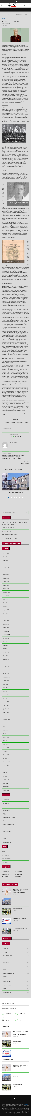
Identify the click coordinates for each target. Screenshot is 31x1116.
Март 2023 (5, 698)
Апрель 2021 (6, 779)
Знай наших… (6, 810)
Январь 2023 (6, 705)
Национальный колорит (8, 824)
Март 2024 (5, 656)
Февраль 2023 (6, 702)
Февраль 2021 (6, 786)
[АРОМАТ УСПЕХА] (6, 911)
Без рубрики (6, 803)
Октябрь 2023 (6, 673)
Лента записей (5, 855)
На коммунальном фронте (9, 817)
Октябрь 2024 (6, 631)
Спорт (4, 838)
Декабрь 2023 (6, 666)
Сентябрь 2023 (6, 677)
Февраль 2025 (6, 617)
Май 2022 (5, 733)
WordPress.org (5, 862)
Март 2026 (5, 571)
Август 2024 (6, 638)
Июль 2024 (5, 641)
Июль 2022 (5, 726)
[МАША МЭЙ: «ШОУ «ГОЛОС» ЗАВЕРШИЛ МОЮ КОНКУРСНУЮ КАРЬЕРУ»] (6, 891)
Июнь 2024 (5, 645)
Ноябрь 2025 (6, 585)
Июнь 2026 (5, 560)
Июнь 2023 (5, 687)
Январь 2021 (6, 790)
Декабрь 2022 (6, 709)
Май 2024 (5, 649)
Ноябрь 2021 (6, 755)
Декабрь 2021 (6, 751)
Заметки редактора (7, 806)
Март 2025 (5, 613)
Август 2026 (6, 553)
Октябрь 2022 (6, 716)
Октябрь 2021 (6, 758)
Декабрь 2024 (6, 624)
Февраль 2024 (6, 659)
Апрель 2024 (6, 652)
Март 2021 (5, 783)
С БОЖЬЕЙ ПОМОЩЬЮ (15, 493)
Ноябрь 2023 (6, 670)
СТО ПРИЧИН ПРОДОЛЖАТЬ (9, 538)
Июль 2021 (5, 769)
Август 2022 (6, 723)
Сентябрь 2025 (6, 592)
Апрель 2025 (6, 610)
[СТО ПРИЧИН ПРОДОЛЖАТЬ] (6, 931)
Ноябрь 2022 (6, 712)
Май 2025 (5, 606)
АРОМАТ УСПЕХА (6, 531)
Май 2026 (5, 564)
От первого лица (7, 835)
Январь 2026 (6, 578)
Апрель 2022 (6, 737)
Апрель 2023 (6, 694)
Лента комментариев (7, 858)
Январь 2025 (6, 620)
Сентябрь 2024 (6, 634)
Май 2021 (5, 776)
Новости (10, 14)
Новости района (6, 831)
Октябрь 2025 (6, 588)
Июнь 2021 (5, 772)
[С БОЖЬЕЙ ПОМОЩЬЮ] (15, 481)
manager (8, 23)
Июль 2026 (5, 557)
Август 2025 (6, 596)
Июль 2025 (5, 599)
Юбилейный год (7, 842)
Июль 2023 (5, 684)
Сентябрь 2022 (6, 719)
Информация (6, 814)
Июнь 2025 (5, 603)
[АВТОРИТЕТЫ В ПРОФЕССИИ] (6, 921)
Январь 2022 (6, 748)
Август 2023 (6, 680)
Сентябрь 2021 (6, 762)
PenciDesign (26, 1104)
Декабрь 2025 (6, 581)
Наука (4, 821)
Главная (3, 14)
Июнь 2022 (5, 730)
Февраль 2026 (6, 574)
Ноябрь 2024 (6, 627)
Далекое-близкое (7, 428)
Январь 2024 (6, 663)
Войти (3, 851)
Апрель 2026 (6, 567)
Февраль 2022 (6, 744)
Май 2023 (5, 691)
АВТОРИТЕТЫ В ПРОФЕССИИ (9, 535)
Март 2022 (5, 740)
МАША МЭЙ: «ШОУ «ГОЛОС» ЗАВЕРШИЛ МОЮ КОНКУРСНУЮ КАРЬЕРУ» (14, 523)
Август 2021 (6, 765)
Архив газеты (6, 799)
